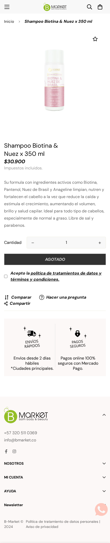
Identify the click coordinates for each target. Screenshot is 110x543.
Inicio (9, 21)
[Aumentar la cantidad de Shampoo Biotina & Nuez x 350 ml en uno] (100, 243)
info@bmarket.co (20, 440)
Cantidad (12, 242)
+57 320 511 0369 (20, 433)
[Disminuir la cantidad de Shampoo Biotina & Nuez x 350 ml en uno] (33, 243)
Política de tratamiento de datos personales (62, 521)
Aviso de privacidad (42, 526)
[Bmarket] (55, 7)
